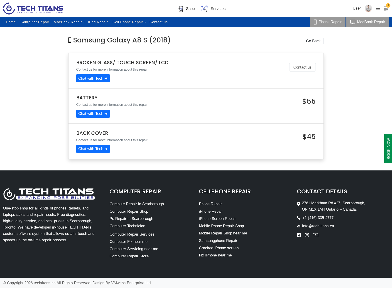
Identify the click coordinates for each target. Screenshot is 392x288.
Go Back (313, 41)
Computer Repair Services (132, 234)
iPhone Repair (211, 211)
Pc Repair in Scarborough (131, 219)
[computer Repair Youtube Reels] (315, 235)
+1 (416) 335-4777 (317, 218)
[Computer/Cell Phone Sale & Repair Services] (33, 8)
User (357, 8)
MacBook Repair (68, 22)
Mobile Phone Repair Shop (221, 226)
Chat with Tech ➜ (93, 78)
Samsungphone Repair (218, 241)
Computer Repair (34, 22)
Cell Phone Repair (128, 22)
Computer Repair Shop (129, 211)
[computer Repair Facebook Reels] (301, 235)
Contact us (158, 22)
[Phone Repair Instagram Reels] (309, 235)
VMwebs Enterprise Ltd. (131, 283)
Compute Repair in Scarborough (137, 204)
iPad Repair (98, 22)
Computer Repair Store (129, 256)
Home (11, 22)
